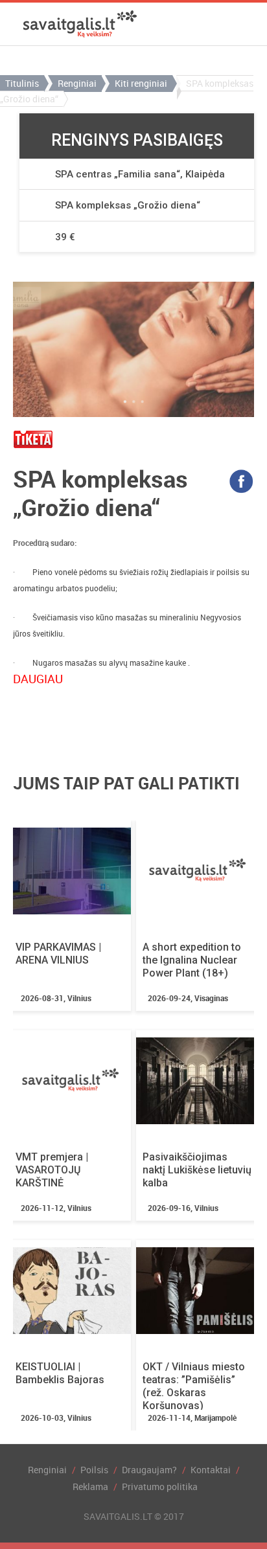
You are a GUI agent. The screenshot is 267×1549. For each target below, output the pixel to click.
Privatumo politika (160, 1486)
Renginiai (77, 83)
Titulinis (22, 83)
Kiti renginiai (141, 83)
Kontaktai (211, 1470)
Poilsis (94, 1470)
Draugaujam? (149, 1470)
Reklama (90, 1486)
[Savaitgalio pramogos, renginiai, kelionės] (80, 24)
